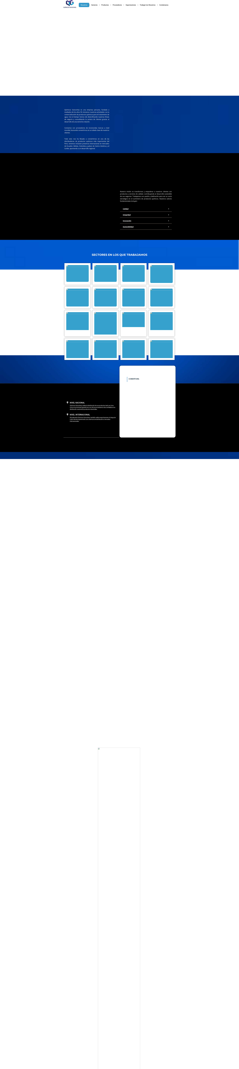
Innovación (127, 221)
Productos (105, 5)
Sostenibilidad (128, 227)
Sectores (94, 5)
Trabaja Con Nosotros (147, 5)
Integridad (127, 215)
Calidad (125, 209)
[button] (146, 209)
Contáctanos (163, 5)
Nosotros (84, 5)
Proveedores (117, 5)
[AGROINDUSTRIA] (77, 273)
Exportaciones (131, 5)
